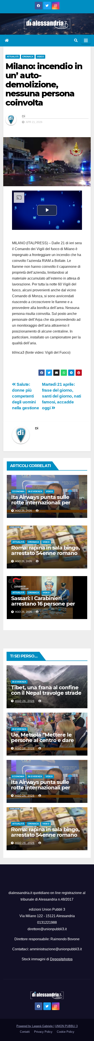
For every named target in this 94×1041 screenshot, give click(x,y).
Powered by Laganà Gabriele (35, 1026)
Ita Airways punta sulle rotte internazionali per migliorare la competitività (44, 502)
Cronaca (27, 56)
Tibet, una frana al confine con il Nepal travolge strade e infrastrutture (46, 692)
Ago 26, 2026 (25, 701)
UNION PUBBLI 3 (66, 1026)
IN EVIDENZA (35, 491)
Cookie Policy (65, 1031)
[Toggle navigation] (86, 40)
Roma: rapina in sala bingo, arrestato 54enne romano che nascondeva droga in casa (45, 555)
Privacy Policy (43, 1031)
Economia (18, 491)
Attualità (13, 56)
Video (40, 56)
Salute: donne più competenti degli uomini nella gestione (25, 396)
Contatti (25, 1031)
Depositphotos (61, 959)
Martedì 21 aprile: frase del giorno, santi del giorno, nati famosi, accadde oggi (61, 396)
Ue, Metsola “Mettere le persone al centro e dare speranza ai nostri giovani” (44, 740)
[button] (76, 40)
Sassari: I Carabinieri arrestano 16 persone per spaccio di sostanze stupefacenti (43, 606)
